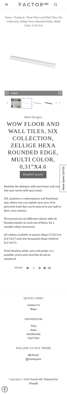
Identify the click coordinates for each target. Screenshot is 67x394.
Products (19, 17)
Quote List (61, 4)
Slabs (33, 330)
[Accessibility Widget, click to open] (5, 389)
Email (35, 355)
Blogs (33, 309)
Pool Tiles (33, 338)
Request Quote (33, 174)
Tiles (33, 326)
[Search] (55, 4)
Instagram (34, 359)
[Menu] (6, 4)
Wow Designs (33, 117)
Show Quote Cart (63, 178)
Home (8, 17)
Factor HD (37, 379)
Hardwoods (34, 334)
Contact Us (33, 305)
